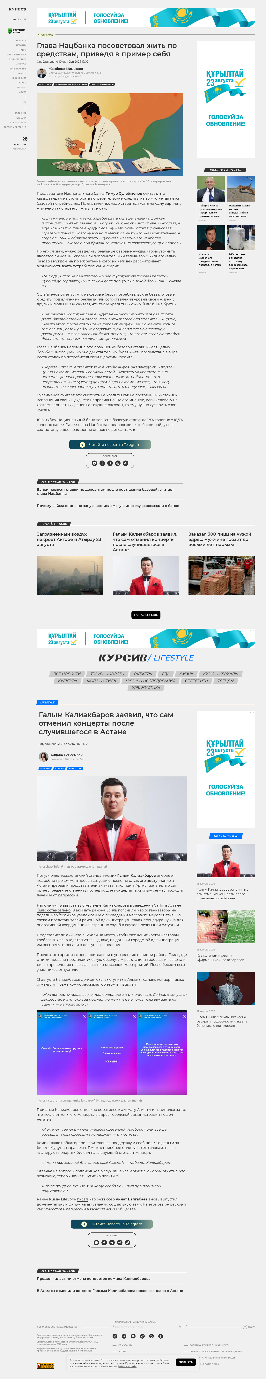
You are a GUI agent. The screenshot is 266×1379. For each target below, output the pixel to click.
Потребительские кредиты (71, 84)
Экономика (19, 78)
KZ (25, 19)
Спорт (22, 83)
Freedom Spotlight (15, 127)
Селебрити (197, 681)
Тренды (225, 681)
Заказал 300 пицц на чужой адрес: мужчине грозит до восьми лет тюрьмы (219, 539)
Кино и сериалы (221, 674)
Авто (23, 50)
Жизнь (186, 674)
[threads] (151, 1336)
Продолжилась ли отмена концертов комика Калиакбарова (94, 1279)
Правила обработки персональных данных (216, 1352)
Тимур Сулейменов (102, 84)
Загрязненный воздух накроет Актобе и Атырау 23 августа (69, 539)
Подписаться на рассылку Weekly (135, 1322)
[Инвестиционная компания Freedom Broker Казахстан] (16, 31)
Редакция (20, 113)
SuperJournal (18, 69)
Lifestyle (21, 64)
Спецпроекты (18, 122)
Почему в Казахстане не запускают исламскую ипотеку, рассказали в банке (108, 506)
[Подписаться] (183, 1327)
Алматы (45, 768)
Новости (21, 40)
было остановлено (53, 910)
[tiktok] (142, 1336)
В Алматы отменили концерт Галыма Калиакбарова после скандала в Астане (110, 1291)
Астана (59, 768)
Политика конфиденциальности (209, 1345)
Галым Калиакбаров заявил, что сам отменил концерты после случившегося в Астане (145, 542)
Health (22, 73)
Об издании (125, 1345)
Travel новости (107, 674)
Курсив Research (16, 54)
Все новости (67, 674)
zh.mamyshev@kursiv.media (65, 76)
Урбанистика (146, 687)
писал (82, 1199)
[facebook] (160, 1336)
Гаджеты (143, 674)
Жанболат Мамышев (65, 69)
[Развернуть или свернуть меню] (25, 102)
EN (19, 19)
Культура (68, 681)
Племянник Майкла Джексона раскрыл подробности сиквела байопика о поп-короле (222, 1021)
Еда (166, 674)
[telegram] (124, 1336)
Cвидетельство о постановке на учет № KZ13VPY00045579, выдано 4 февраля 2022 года (67, 1343)
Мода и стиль (101, 681)
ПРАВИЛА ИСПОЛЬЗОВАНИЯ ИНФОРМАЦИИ (213, 1358)
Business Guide (17, 59)
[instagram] (115, 1336)
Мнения (21, 87)
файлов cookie (127, 1366)
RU (14, 19)
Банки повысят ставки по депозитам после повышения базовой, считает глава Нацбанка (105, 491)
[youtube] (133, 1336)
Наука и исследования (150, 681)
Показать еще (146, 615)
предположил (121, 425)
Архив (22, 92)
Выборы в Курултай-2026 (204, 1364)
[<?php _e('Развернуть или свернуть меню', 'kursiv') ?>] (25, 138)
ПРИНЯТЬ (186, 1362)
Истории (21, 45)
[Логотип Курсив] (17, 9)
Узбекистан (19, 149)
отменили (46, 984)
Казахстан (20, 144)
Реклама (21, 118)
